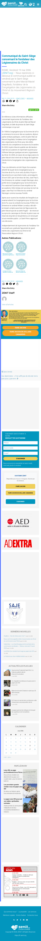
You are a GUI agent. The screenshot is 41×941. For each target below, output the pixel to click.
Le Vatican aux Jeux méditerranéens (14, 656)
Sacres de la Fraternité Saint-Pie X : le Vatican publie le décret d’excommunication (22, 672)
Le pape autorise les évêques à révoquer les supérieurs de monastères (23, 711)
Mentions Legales (9, 915)
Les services (32, 912)
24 (15, 749)
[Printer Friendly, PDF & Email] (33, 110)
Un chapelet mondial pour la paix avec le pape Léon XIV (23, 682)
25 (20, 749)
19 (25, 745)
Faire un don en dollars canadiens (20, 333)
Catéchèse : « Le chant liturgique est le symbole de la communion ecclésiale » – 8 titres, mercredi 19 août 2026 (19, 646)
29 (6, 753)
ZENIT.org (7, 73)
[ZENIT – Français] (11, 4)
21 (35, 745)
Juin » (9, 757)
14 (35, 742)
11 (20, 742)
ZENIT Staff (20, 98)
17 (15, 745)
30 (11, 753)
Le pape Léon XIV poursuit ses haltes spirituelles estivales (13, 801)
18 (20, 745)
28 (35, 749)
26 (25, 749)
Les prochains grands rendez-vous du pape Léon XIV (13, 787)
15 (6, 745)
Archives (30, 98)
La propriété (22, 912)
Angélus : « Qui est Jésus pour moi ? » (15, 636)
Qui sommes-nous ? (10, 912)
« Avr (5, 757)
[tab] (12, 869)
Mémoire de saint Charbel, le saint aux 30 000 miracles (24, 691)
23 (11, 749)
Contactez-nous (32, 915)
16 (11, 745)
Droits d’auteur (21, 915)
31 (15, 753)
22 (6, 749)
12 (25, 742)
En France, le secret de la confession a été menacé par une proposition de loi (24, 701)
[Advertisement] (20, 29)
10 (15, 742)
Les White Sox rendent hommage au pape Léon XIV (19, 651)
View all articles (8, 305)
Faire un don (20, 328)
